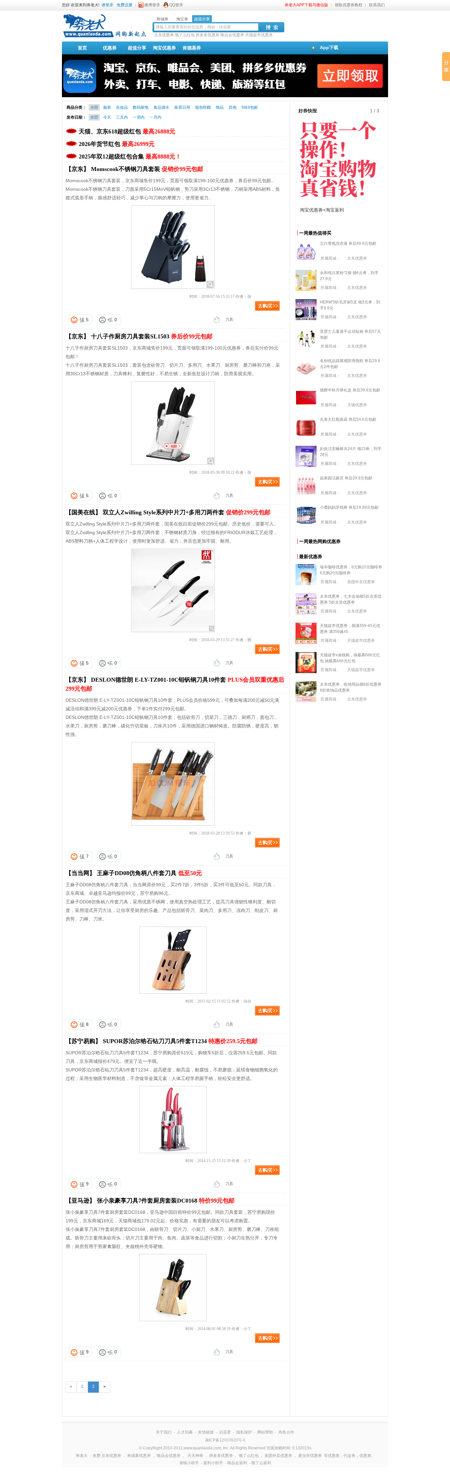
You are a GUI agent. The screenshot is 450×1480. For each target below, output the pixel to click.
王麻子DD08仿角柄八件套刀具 (149, 873)
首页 (82, 47)
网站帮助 (265, 1432)
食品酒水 (161, 107)
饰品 (220, 107)
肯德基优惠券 (139, 1455)
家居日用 (182, 107)
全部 (94, 107)
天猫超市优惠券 (259, 35)
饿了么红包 (185, 35)
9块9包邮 (249, 107)
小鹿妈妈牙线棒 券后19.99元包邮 (349, 507)
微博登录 (152, 5)
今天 (107, 117)
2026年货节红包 (117, 144)
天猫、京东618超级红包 (127, 131)
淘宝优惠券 (164, 47)
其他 (233, 107)
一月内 (155, 117)
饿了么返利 (261, 1463)
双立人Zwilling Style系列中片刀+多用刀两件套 (186, 512)
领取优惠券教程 (348, 5)
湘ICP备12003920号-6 (225, 1440)
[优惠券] (105, 37)
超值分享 (137, 47)
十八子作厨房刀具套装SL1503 (151, 336)
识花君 (225, 1432)
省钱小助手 (189, 1463)
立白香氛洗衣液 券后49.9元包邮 (348, 243)
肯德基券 (192, 47)
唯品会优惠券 (232, 35)
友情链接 (206, 1432)
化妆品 (122, 107)
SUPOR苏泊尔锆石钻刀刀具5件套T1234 (180, 1041)
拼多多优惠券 (207, 35)
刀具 (229, 319)
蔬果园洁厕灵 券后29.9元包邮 (346, 478)
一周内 (139, 117)
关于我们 (164, 1432)
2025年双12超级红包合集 (130, 156)
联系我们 (377, 5)
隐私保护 (244, 1432)
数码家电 (141, 107)
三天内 (122, 117)
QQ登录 (176, 5)
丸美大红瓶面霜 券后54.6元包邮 (348, 419)
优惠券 (110, 47)
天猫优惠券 (357, 405)
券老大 (82, 1455)
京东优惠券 (164, 35)
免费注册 (124, 5)
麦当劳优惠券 (310, 1455)
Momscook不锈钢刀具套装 (147, 169)
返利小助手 (213, 1463)
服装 (107, 107)
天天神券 (195, 1455)
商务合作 (286, 1432)
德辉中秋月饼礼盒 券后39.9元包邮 (350, 390)
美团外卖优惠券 (361, 582)
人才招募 (185, 1432)
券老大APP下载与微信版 (306, 5)
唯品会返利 (237, 1463)
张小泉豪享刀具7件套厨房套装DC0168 (166, 1200)
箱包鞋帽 (203, 107)
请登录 (107, 5)
